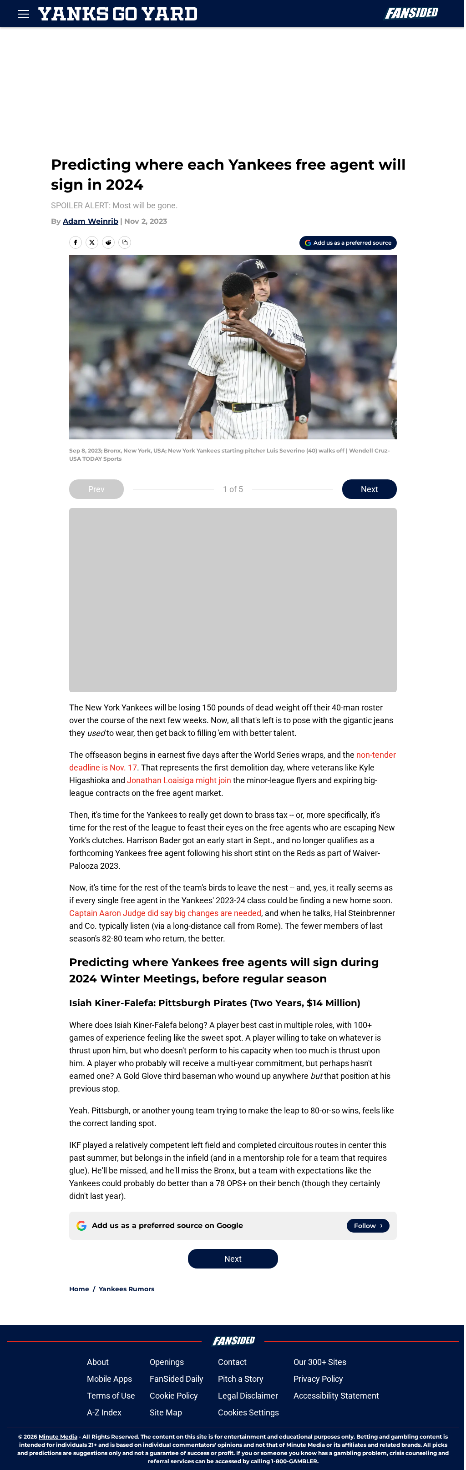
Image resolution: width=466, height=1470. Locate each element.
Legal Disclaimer (248, 1395)
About (98, 1362)
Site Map (166, 1412)
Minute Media (58, 1436)
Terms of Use (111, 1395)
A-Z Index (104, 1412)
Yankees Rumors (126, 1289)
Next (369, 489)
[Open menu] (23, 13)
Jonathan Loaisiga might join (179, 780)
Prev (96, 489)
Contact (232, 1362)
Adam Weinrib (90, 221)
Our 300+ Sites (320, 1362)
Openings (167, 1362)
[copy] (124, 242)
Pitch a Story (240, 1379)
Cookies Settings (248, 1412)
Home (79, 1289)
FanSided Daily (176, 1379)
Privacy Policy (318, 1379)
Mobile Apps (109, 1379)
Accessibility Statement (336, 1395)
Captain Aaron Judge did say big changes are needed (165, 913)
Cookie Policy (174, 1395)
